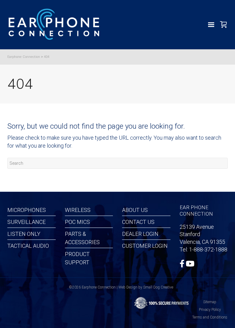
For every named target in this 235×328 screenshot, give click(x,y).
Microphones (26, 210)
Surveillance (26, 222)
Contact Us (138, 222)
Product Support (77, 258)
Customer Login (145, 246)
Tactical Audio (28, 246)
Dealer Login (140, 234)
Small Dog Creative (158, 287)
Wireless (78, 210)
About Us (135, 210)
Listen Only (23, 234)
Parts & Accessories (82, 238)
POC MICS (77, 222)
